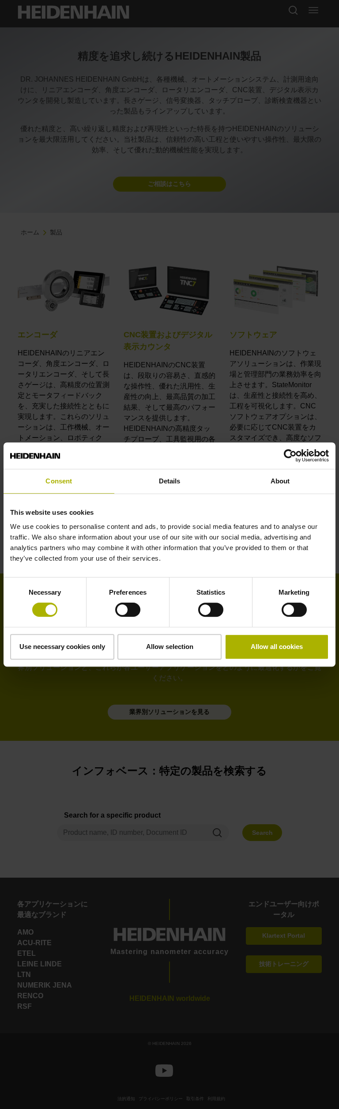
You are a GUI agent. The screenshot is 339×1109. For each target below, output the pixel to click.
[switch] (127, 610)
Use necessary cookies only (62, 646)
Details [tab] (170, 481)
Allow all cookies (277, 646)
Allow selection (169, 646)
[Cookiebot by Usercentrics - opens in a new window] (290, 455)
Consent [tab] (58, 481)
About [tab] (280, 481)
